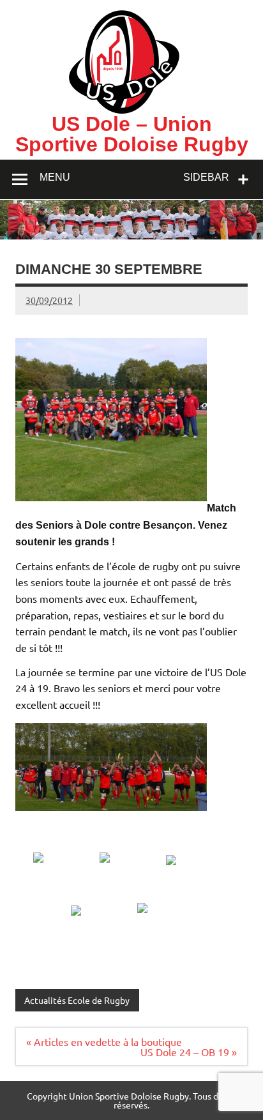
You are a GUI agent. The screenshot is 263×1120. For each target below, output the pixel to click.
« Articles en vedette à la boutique (104, 1041)
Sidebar (206, 177)
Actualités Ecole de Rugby (77, 1000)
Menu (55, 177)
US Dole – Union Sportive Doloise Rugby (131, 134)
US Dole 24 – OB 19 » (188, 1051)
